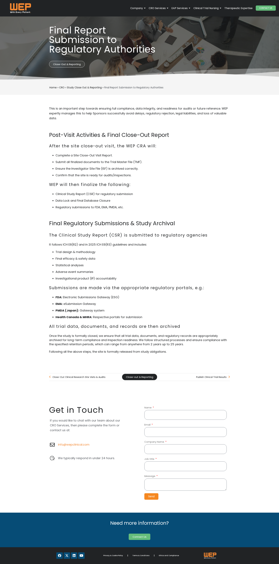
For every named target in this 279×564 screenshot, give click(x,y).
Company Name (154, 441)
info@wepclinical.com (73, 445)
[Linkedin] (74, 555)
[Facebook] (59, 555)
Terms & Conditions (140, 555)
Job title (149, 459)
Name (148, 407)
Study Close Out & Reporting (84, 87)
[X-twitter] (67, 555)
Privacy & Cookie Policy (113, 555)
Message (150, 476)
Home (53, 87)
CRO (61, 87)
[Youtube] (81, 555)
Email (147, 424)
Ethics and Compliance (169, 555)
